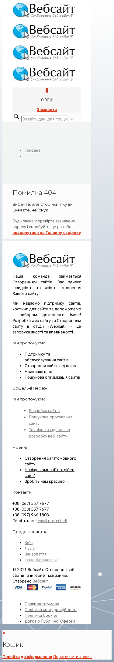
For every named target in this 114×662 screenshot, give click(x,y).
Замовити (47, 109)
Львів (30, 548)
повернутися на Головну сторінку (46, 232)
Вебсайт (40, 581)
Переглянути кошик (72, 656)
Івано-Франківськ (41, 559)
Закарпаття (36, 554)
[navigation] (57, 645)
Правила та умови (42, 603)
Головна (32, 150)
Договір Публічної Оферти (50, 621)
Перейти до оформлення (27, 656)
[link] (71, 119)
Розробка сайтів (44, 410)
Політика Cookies (41, 615)
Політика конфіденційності (51, 609)
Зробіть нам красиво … (46, 481)
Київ (29, 542)
